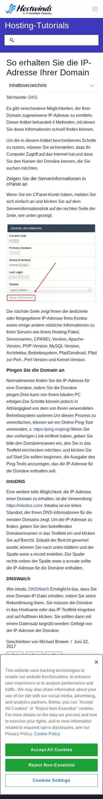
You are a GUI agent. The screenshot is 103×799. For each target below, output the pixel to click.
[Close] (96, 662)
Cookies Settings (52, 780)
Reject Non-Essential (52, 765)
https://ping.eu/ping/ (52, 429)
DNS (33, 97)
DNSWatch (38, 589)
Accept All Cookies (51, 749)
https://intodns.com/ (24, 505)
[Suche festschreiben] (11, 40)
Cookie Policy (47, 734)
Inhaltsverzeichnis (28, 85)
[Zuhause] (29, 9)
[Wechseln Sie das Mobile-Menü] (95, 9)
